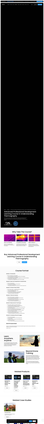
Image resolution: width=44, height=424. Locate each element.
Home (5, 209)
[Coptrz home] (3, 4)
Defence (26, 4)
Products (11, 4)
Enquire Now (39, 4)
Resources (23, 4)
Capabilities (16, 4)
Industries (8, 4)
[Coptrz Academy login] (31, 4)
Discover (16, 390)
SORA (28, 4)
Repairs (21, 4)
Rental (13, 4)
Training (18, 4)
